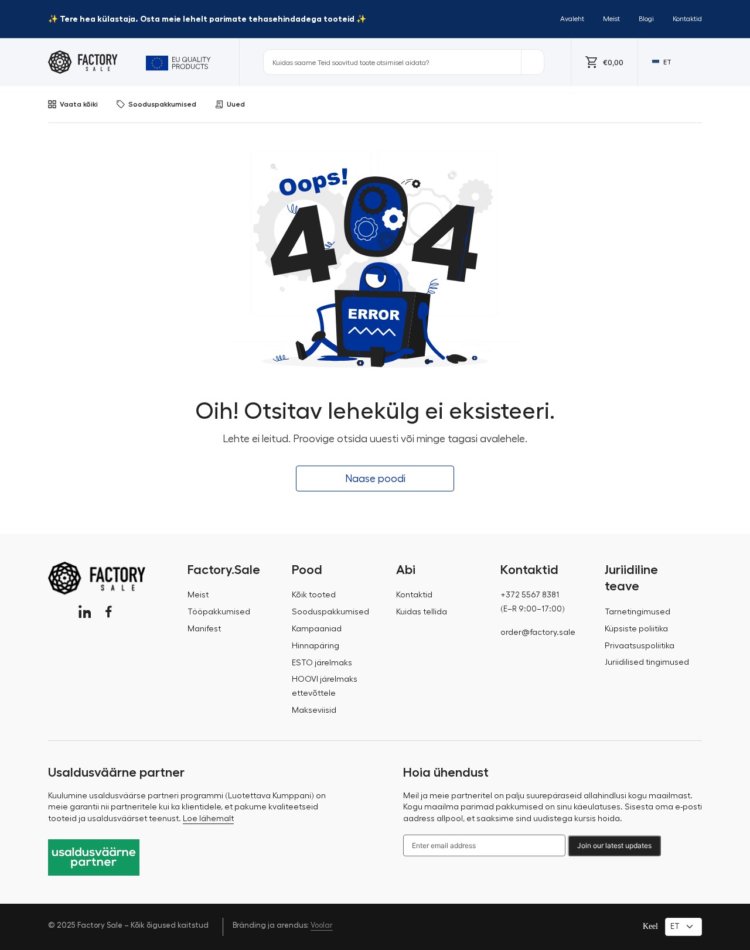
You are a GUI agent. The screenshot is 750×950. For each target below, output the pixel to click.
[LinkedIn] (84, 611)
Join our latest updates (614, 845)
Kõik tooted (314, 595)
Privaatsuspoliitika (639, 646)
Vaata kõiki (79, 104)
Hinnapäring (315, 646)
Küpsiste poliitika (636, 629)
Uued (236, 104)
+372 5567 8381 (529, 595)
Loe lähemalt (208, 819)
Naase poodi (375, 478)
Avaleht (572, 18)
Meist (611, 18)
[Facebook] (108, 611)
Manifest (204, 629)
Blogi (646, 18)
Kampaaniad (317, 629)
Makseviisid (314, 710)
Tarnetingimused (637, 612)
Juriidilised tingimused (647, 662)
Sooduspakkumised (162, 104)
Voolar (322, 925)
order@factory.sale (537, 632)
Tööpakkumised (219, 612)
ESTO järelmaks (322, 663)
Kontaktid (687, 18)
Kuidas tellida (421, 612)
